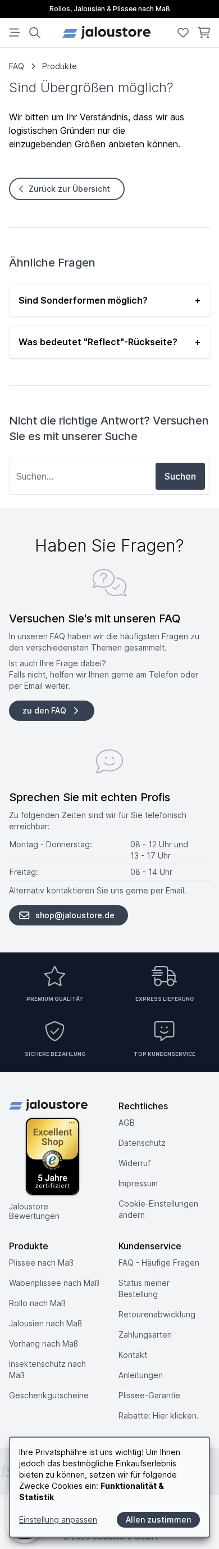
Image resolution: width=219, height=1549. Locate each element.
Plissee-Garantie (149, 1395)
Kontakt (132, 1355)
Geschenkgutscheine (49, 1395)
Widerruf (134, 1163)
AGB (126, 1122)
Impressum (138, 1183)
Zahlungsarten (145, 1334)
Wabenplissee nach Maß (54, 1283)
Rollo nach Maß (37, 1303)
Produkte (59, 66)
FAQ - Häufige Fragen (158, 1262)
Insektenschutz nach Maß (47, 1369)
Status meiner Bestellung (144, 1288)
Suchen (180, 476)
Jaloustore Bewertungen (34, 1211)
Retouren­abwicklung (156, 1314)
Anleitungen (140, 1375)
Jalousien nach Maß (45, 1323)
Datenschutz (142, 1143)
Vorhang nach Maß (43, 1343)
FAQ (16, 66)
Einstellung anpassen (58, 1519)
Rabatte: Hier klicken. (158, 1415)
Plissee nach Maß (41, 1262)
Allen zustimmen (158, 1519)
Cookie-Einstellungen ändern (158, 1209)
